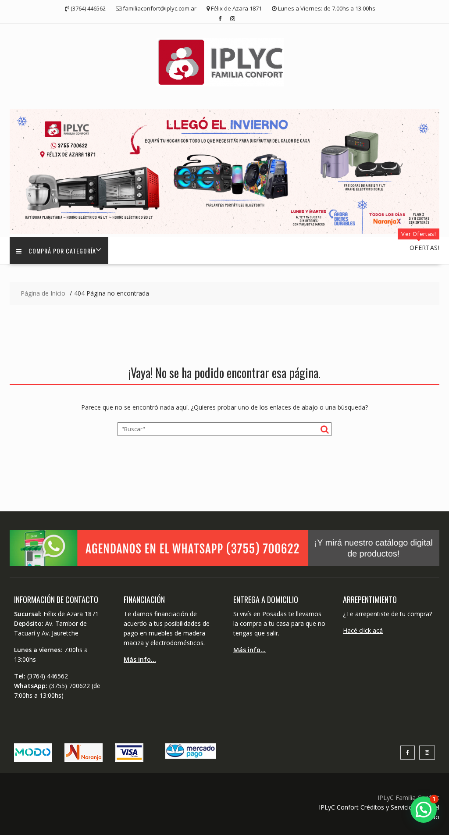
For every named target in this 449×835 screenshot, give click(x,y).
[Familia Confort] (224, 232)
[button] (423, 809)
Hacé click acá (363, 630)
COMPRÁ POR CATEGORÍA (62, 250)
